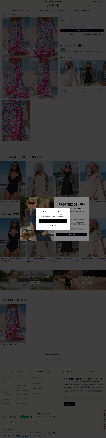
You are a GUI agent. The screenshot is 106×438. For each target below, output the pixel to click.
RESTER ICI (53, 225)
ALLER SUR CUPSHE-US (53, 221)
